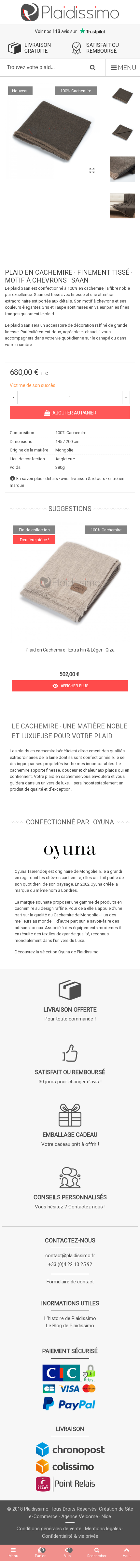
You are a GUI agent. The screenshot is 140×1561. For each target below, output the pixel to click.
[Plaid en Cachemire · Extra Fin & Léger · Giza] (70, 582)
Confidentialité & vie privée (70, 1536)
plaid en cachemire (63, 776)
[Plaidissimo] (70, 12)
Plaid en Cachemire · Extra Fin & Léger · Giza (70, 649)
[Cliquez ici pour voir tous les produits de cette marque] (70, 852)
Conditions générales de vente (49, 1529)
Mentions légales (103, 1529)
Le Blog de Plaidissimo (70, 1326)
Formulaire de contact (70, 1282)
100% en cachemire (85, 288)
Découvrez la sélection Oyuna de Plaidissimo (57, 951)
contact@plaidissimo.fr (70, 1255)
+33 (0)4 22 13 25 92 (70, 1264)
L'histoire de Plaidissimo (70, 1318)
